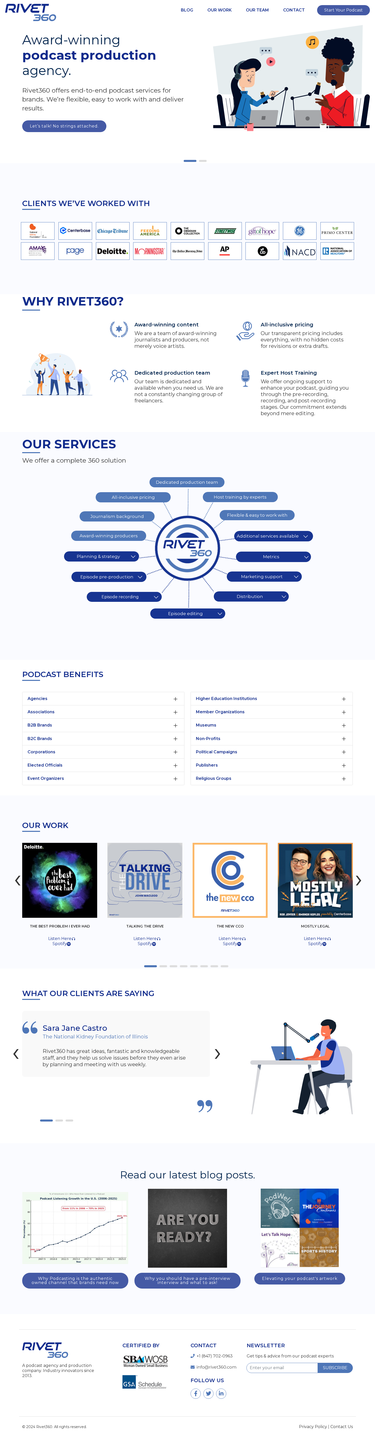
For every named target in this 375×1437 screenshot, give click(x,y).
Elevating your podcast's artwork (300, 1278)
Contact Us (341, 1426)
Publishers (207, 765)
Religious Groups (213, 778)
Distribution (250, 596)
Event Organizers (46, 778)
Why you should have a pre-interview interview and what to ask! (187, 1280)
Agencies (37, 698)
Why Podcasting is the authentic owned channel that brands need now (75, 1280)
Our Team (257, 10)
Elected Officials (45, 765)
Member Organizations (220, 711)
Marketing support (262, 576)
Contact (294, 10)
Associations (41, 711)
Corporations (41, 751)
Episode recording (120, 596)
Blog (187, 10)
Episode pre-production (106, 576)
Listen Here (62, 938)
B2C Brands (40, 738)
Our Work (219, 10)
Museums (206, 725)
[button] (191, 160)
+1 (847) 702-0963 (215, 1356)
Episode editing (185, 613)
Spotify (62, 943)
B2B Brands (40, 725)
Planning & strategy (98, 556)
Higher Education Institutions (226, 698)
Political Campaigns (216, 751)
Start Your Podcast (343, 10)
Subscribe (335, 1367)
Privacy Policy (313, 1426)
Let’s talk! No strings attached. (64, 126)
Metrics (271, 556)
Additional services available (268, 536)
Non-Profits (208, 738)
